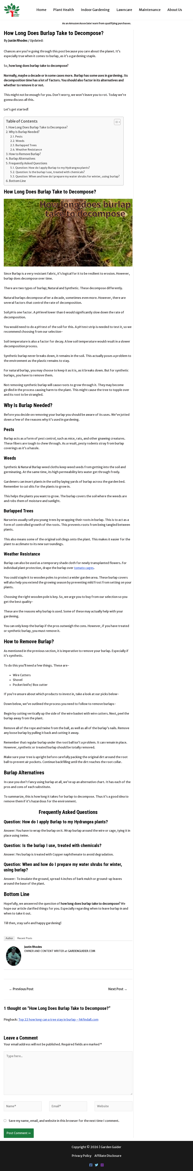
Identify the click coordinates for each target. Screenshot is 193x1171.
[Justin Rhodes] (13, 956)
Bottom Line (17, 181)
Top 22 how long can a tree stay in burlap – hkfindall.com (58, 1019)
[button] (115, 122)
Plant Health (63, 10)
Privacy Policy (81, 1156)
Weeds (20, 141)
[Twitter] (96, 1165)
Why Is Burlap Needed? (24, 132)
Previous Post (21, 989)
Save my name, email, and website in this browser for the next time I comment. (64, 1121)
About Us (174, 10)
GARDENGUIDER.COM (81, 951)
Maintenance (150, 10)
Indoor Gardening (95, 10)
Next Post (117, 989)
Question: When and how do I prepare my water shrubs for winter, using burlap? (67, 176)
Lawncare (124, 10)
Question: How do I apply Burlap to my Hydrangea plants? (52, 167)
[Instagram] (102, 1165)
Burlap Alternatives (22, 158)
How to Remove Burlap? (25, 154)
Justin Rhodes (33, 947)
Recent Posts (24, 938)
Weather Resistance (29, 149)
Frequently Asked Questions (28, 163)
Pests (18, 136)
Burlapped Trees (26, 145)
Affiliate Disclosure (107, 1156)
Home (41, 10)
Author (9, 938)
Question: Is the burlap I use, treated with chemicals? (50, 172)
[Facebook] (91, 1165)
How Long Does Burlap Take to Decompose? (38, 127)
